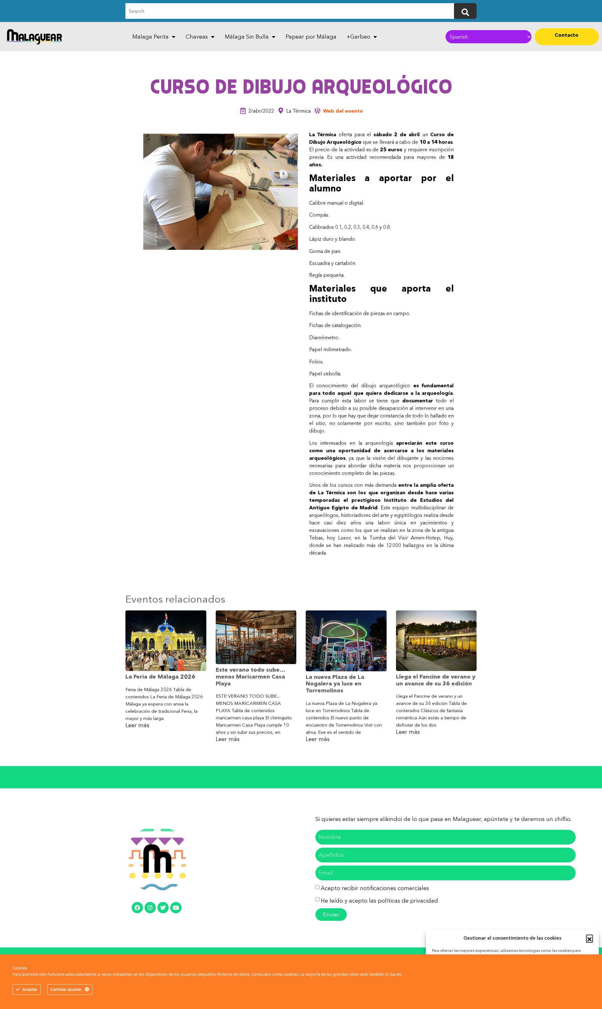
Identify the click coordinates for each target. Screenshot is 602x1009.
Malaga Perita (150, 36)
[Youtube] (176, 907)
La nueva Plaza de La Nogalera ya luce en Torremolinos (335, 684)
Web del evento (343, 111)
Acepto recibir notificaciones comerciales (375, 888)
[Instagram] (150, 907)
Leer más (137, 725)
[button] (589, 938)
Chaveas (197, 36)
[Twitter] (163, 907)
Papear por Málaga (311, 36)
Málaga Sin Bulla (247, 36)
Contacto (566, 35)
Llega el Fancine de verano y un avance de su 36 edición (435, 680)
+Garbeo (358, 36)
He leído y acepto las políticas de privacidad (379, 900)
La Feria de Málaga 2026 (160, 676)
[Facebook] (137, 907)
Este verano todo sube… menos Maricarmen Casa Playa (250, 676)
